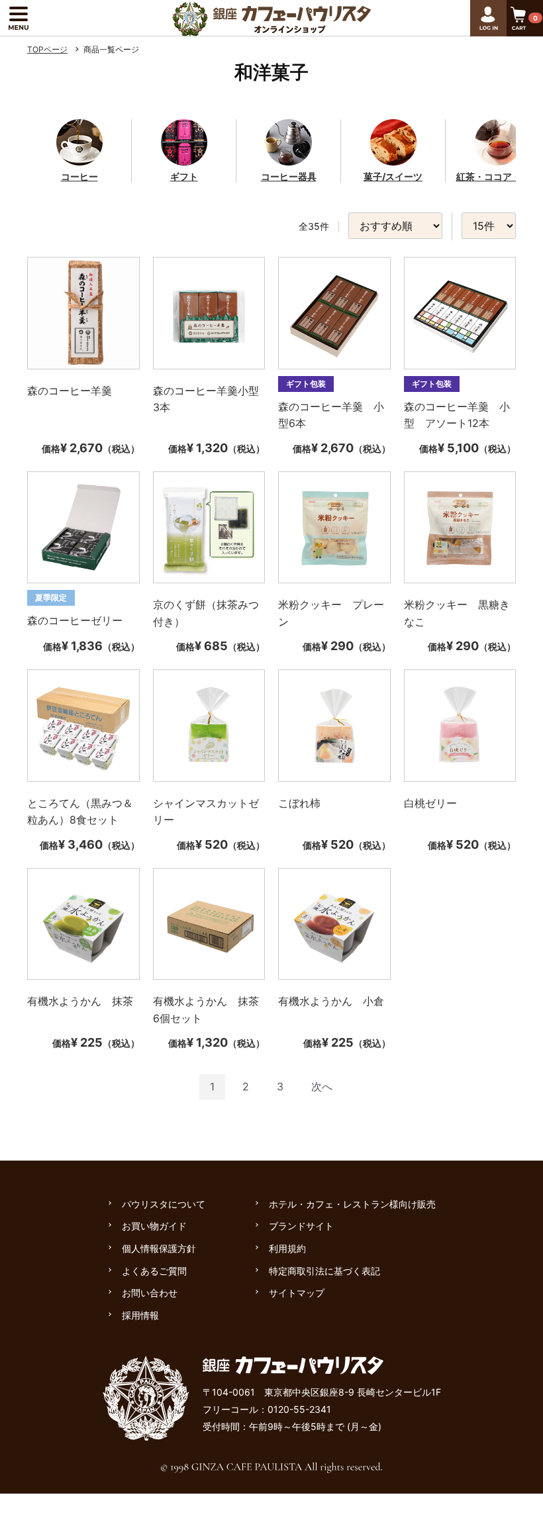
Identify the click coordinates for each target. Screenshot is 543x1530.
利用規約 (287, 1248)
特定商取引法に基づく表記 (324, 1270)
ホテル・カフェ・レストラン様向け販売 (352, 1204)
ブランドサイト (301, 1225)
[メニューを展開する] (18, 18)
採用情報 (140, 1315)
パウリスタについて (163, 1204)
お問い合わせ (149, 1292)
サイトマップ (296, 1292)
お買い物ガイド (154, 1225)
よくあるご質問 (154, 1270)
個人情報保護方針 (159, 1248)
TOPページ (47, 49)
